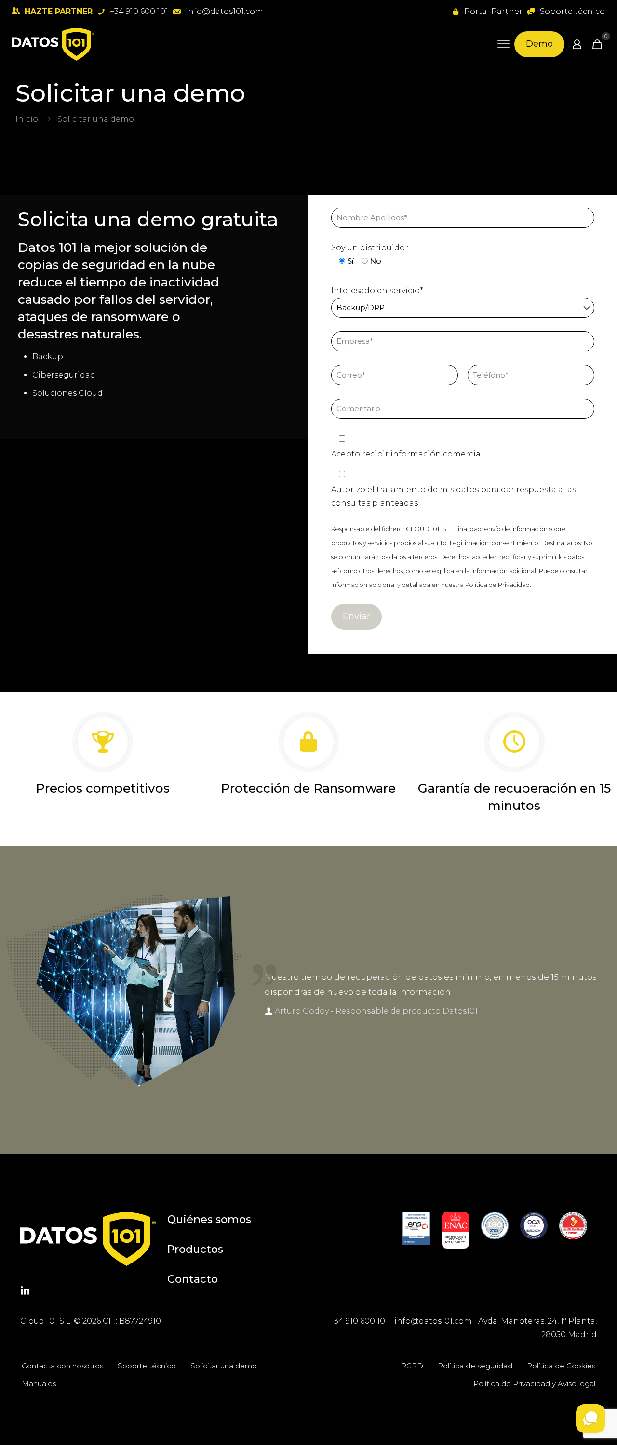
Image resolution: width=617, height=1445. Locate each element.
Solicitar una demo (223, 1365)
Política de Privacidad (497, 584)
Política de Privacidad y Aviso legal (534, 1383)
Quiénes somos (209, 1219)
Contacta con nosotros (62, 1365)
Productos (195, 1249)
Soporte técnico (147, 1365)
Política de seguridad (475, 1365)
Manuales (39, 1383)
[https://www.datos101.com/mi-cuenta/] (577, 44)
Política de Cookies (561, 1365)
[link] (416, 1228)
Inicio (26, 119)
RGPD (412, 1365)
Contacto (192, 1279)
